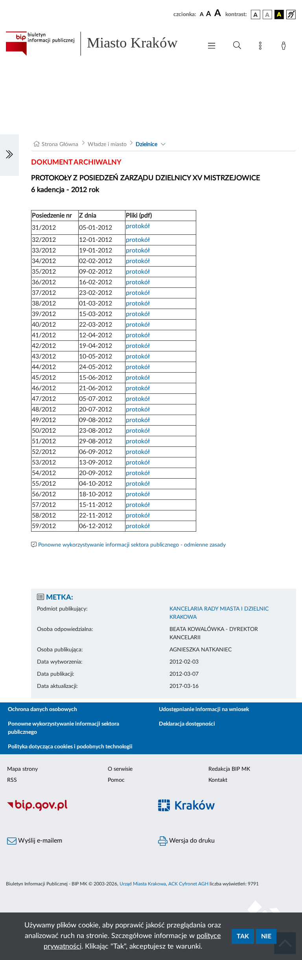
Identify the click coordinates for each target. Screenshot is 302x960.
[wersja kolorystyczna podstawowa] (255, 14)
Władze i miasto (107, 144)
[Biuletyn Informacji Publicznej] (75, 810)
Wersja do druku (191, 840)
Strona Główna (60, 144)
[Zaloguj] (285, 47)
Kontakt (217, 780)
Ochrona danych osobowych (42, 709)
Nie (266, 936)
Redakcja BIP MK (229, 769)
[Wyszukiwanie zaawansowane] (237, 45)
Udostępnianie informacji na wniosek (204, 709)
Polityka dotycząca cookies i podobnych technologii (70, 747)
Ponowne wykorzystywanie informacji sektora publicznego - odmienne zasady (132, 545)
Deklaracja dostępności (187, 724)
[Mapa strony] (262, 47)
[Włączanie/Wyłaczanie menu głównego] (211, 46)
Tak (243, 936)
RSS (12, 780)
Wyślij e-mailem (39, 840)
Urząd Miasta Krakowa (143, 883)
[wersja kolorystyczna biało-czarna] (267, 14)
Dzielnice (146, 144)
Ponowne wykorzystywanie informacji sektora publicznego (63, 728)
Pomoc (116, 780)
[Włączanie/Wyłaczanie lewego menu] (9, 155)
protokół (138, 226)
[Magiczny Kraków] (226, 810)
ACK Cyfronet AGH (188, 883)
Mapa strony (22, 769)
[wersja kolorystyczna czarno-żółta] (279, 14)
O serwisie (120, 769)
